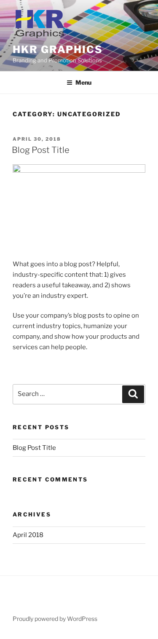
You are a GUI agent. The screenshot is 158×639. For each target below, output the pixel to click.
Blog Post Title (41, 150)
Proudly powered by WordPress (55, 618)
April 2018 (28, 535)
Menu (83, 82)
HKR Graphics (58, 49)
